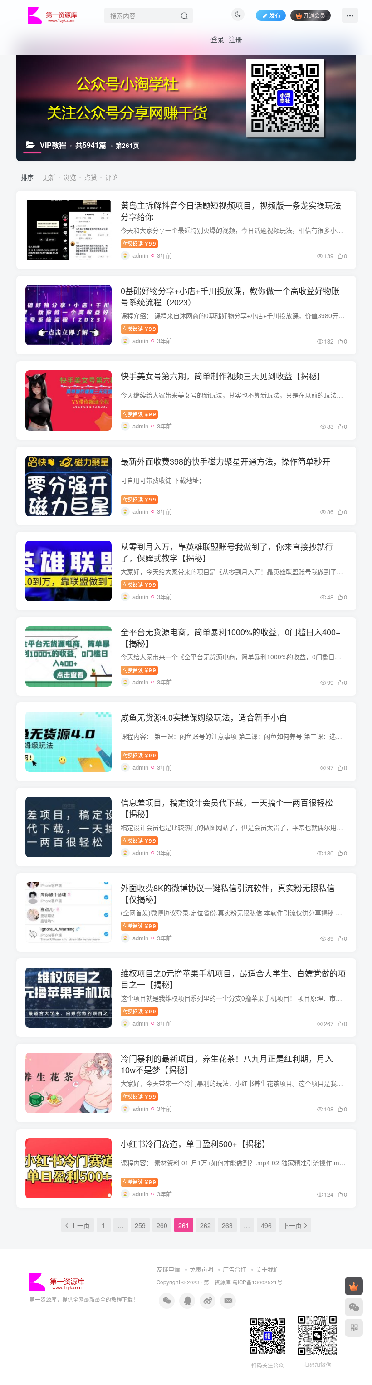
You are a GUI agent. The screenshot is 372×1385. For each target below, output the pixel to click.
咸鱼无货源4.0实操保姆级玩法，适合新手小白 (204, 717)
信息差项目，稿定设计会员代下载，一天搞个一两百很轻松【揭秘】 (227, 808)
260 (162, 1225)
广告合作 (234, 1269)
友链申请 (168, 1269)
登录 (217, 39)
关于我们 (267, 1269)
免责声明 (201, 1269)
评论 (111, 177)
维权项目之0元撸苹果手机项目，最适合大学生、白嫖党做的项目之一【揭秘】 (233, 978)
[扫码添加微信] (354, 1307)
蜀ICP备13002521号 (257, 1282)
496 (266, 1225)
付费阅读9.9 (139, 243)
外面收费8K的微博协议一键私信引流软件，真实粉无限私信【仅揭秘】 (228, 893)
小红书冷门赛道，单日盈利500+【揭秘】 (195, 1143)
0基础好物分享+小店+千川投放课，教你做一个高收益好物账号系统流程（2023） (230, 296)
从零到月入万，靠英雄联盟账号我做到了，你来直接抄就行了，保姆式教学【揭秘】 (227, 552)
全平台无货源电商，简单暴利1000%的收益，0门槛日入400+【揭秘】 (231, 637)
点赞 (90, 177)
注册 (235, 39)
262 (205, 1225)
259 (140, 1225)
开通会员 (314, 15)
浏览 (70, 177)
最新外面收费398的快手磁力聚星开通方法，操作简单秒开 (225, 461)
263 (227, 1225)
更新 (49, 177)
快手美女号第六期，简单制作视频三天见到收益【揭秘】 (223, 376)
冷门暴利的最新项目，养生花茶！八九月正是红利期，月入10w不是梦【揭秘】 (227, 1064)
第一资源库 (217, 1282)
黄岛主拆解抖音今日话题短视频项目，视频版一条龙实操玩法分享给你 (231, 210)
